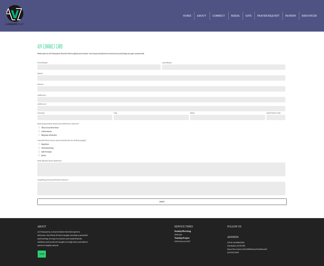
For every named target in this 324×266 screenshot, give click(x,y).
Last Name (166, 63)
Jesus (43, 155)
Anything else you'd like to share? (52, 180)
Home (187, 15)
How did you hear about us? (49, 161)
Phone (40, 84)
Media (235, 15)
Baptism (45, 144)
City (115, 113)
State (192, 113)
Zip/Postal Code (273, 113)
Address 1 (41, 95)
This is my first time (50, 127)
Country (41, 113)
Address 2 (41, 104)
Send (162, 202)
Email (40, 73)
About (202, 15)
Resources (309, 15)
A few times (46, 131)
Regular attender (49, 135)
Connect (218, 15)
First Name (42, 63)
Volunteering (47, 148)
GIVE (41, 254)
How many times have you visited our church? (58, 124)
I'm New (290, 15)
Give (248, 15)
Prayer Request (268, 15)
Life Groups (46, 152)
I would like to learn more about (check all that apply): (61, 140)
